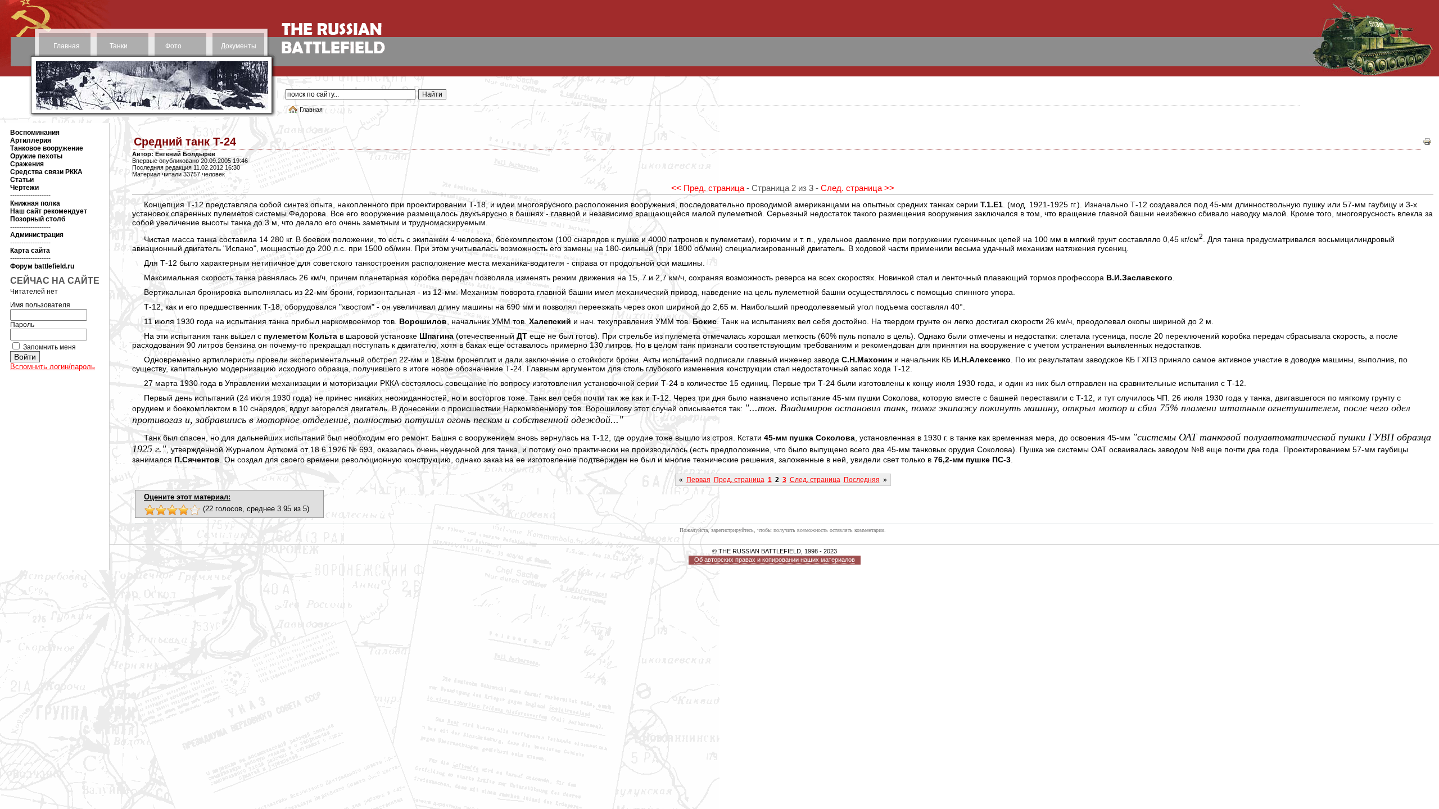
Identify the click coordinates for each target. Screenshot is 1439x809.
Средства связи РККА (46, 172)
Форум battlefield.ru (42, 266)
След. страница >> (857, 188)
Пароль (22, 325)
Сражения (27, 164)
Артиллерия (30, 140)
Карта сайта (30, 250)
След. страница (815, 480)
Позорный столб (37, 219)
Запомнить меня (49, 347)
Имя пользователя (40, 305)
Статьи (22, 180)
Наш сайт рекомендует (48, 211)
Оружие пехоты (36, 156)
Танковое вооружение (46, 148)
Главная (66, 46)
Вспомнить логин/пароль (52, 366)
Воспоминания (35, 133)
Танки (119, 46)
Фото (173, 46)
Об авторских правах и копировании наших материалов (774, 559)
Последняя (862, 480)
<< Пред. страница (707, 188)
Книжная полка (35, 203)
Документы (238, 46)
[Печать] (1427, 144)
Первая (698, 480)
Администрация (37, 235)
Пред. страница (739, 480)
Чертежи (24, 188)
